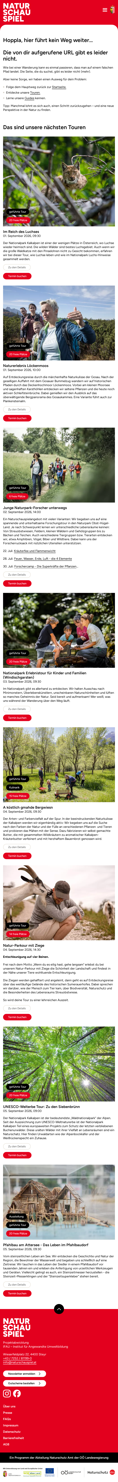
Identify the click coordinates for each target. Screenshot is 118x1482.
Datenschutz (12, 1432)
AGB (6, 1444)
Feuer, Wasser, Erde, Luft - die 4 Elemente (43, 558)
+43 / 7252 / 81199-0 (17, 1358)
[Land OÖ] (29, 1472)
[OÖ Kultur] (70, 1472)
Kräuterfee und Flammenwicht (35, 551)
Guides (29, 98)
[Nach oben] (59, 1309)
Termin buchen (17, 276)
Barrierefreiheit (13, 1438)
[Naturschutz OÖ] (101, 1472)
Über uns (9, 1406)
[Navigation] (105, 10)
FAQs (7, 1419)
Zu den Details (17, 267)
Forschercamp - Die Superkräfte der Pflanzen (45, 566)
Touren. (35, 92)
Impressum (10, 1425)
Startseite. (59, 87)
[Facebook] (17, 1394)
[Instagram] (7, 1394)
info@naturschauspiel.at (19, 1362)
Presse (7, 1413)
